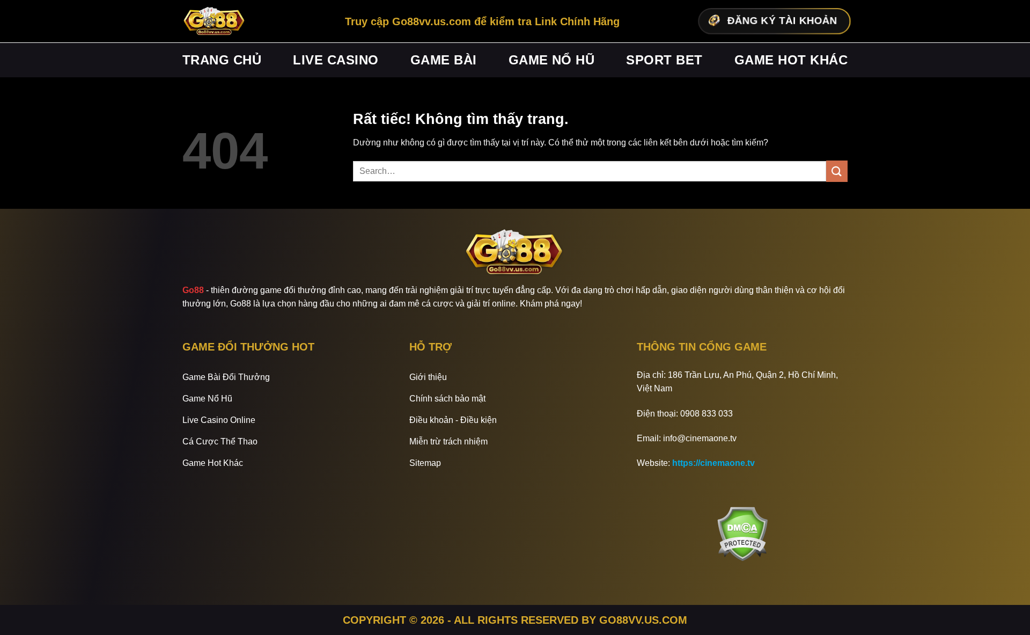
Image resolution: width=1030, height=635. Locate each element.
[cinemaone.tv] (214, 21)
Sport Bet (664, 60)
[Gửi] (837, 170)
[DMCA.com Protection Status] (742, 533)
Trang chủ (221, 60)
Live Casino (335, 60)
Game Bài (443, 60)
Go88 (193, 290)
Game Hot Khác (791, 60)
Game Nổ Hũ (552, 60)
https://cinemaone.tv (713, 463)
